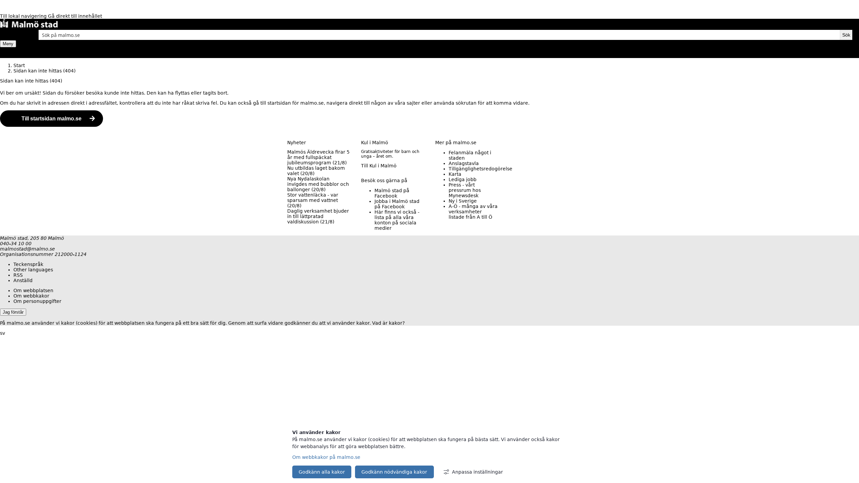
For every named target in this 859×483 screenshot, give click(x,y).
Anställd (23, 280)
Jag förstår (13, 312)
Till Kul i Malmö (379, 165)
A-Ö (473, 212)
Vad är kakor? (388, 323)
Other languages (33, 269)
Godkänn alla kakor (322, 472)
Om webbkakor (31, 296)
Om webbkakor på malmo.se (326, 457)
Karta (455, 174)
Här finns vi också (396, 220)
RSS (18, 275)
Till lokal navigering (24, 16)
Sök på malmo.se (11, 35)
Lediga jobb (462, 179)
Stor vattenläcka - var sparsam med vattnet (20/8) (312, 200)
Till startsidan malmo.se (51, 118)
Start (19, 65)
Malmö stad (391, 193)
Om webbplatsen (33, 290)
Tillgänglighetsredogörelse (480, 168)
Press (465, 190)
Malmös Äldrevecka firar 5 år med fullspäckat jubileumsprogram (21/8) (318, 157)
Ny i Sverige (463, 201)
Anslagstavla (464, 163)
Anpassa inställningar (477, 472)
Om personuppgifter (37, 301)
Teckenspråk (28, 264)
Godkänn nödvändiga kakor (394, 472)
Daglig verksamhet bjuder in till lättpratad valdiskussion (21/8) (318, 216)
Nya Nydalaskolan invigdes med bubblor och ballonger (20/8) (318, 184)
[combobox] (439, 35)
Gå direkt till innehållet (75, 16)
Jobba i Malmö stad (396, 204)
